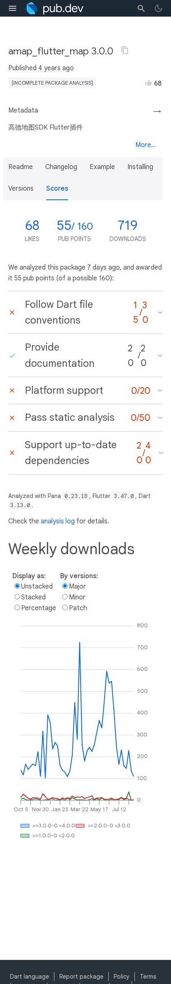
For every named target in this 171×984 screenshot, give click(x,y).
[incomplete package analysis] (52, 83)
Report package (81, 976)
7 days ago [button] (103, 267)
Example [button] (102, 167)
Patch (78, 608)
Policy (121, 976)
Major (77, 586)
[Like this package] (148, 83)
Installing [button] (140, 167)
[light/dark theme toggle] (159, 8)
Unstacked (37, 586)
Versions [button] (21, 188)
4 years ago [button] (56, 68)
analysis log (58, 521)
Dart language (29, 976)
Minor (77, 597)
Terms (148, 976)
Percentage (38, 608)
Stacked (33, 597)
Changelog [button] (61, 167)
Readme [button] (20, 167)
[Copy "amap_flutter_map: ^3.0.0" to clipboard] (125, 50)
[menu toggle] (12, 8)
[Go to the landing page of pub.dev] (54, 8)
